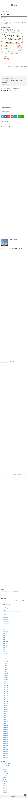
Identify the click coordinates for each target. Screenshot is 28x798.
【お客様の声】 (6, 763)
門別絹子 (5, 792)
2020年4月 (5, 691)
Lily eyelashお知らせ (8, 607)
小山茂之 (5, 777)
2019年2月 (5, 717)
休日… (11, 126)
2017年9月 (5, 751)
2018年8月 (5, 729)
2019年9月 (5, 703)
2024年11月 (6, 633)
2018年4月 (5, 737)
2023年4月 (5, 655)
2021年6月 (5, 677)
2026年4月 (5, 619)
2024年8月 (5, 635)
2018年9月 (5, 727)
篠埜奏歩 (7, 111)
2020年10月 (6, 685)
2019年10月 (6, 701)
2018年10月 (6, 725)
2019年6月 (5, 709)
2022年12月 (6, 657)
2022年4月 (5, 669)
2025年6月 (5, 627)
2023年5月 (5, 653)
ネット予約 (13, 90)
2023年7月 (5, 649)
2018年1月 (5, 743)
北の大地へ (12, 361)
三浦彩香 (5, 769)
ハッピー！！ (8, 589)
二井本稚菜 (5, 773)
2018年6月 (5, 733)
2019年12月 (6, 697)
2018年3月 (5, 739)
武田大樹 (5, 784)
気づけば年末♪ (6, 609)
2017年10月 (6, 749)
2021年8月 (5, 675)
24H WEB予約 (18, 2)
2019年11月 (6, 699)
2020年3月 (5, 693)
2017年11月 (6, 747)
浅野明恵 (5, 786)
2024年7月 (5, 637)
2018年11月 (6, 723)
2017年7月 (5, 755)
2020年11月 (6, 683)
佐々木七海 (5, 775)
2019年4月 (5, 713)
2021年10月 (6, 673)
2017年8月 (5, 753)
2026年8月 (5, 617)
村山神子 (5, 782)
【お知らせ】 (6, 765)
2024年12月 (6, 631)
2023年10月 (6, 645)
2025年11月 (6, 621)
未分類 (4, 780)
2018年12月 (6, 721)
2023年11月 (6, 643)
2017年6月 (5, 757)
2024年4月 (5, 639)
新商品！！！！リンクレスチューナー (12, 611)
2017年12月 (6, 745)
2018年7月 (5, 731)
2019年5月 (5, 711)
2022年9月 (5, 663)
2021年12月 (6, 671)
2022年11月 (6, 659)
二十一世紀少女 (13, 239)
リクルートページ (5, 84)
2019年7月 (5, 707)
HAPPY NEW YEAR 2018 (17, 475)
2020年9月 (5, 687)
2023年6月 (5, 651)
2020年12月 (6, 681)
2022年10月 (6, 661)
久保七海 (5, 771)
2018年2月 (5, 741)
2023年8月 (5, 647)
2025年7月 (5, 625)
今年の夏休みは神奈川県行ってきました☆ (15, 591)
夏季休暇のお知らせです (8, 605)
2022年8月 (5, 665)
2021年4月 (5, 679)
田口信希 (5, 788)
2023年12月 (6, 641)
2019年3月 (5, 715)
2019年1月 (5, 719)
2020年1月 (5, 695)
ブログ (3, 111)
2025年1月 (5, 629)
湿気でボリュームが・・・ (16, 248)
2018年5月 (5, 735)
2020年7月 (5, 689)
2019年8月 (5, 705)
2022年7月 (5, 667)
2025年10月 (6, 623)
